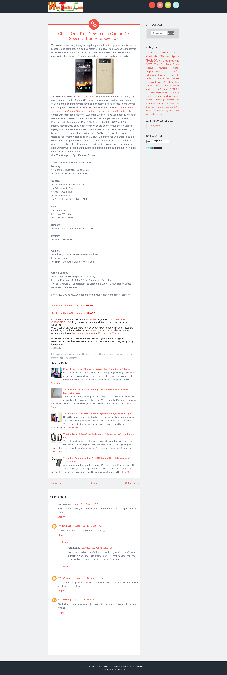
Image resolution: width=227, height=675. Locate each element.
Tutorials (167, 85)
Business (164, 89)
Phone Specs (169, 56)
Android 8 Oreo (156, 114)
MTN (149, 64)
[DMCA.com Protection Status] (154, 148)
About (140, 666)
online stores (152, 89)
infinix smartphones (158, 78)
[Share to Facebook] (60, 348)
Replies (65, 542)
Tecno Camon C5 (86, 96)
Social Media (162, 92)
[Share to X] (57, 348)
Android (163, 67)
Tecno (54, 358)
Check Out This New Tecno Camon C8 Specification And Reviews (94, 36)
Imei (177, 96)
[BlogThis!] (55, 348)
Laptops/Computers (155, 103)
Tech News (154, 60)
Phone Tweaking (155, 99)
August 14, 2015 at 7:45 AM (89, 577)
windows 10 (173, 103)
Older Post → (132, 482)
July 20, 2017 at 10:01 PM (83, 599)
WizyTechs (91, 354)
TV (170, 92)
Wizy (114, 670)
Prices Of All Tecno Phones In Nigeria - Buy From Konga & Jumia (96, 368)
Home (94, 482)
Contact (131, 666)
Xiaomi (176, 85)
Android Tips (167, 107)
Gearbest (150, 110)
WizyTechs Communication (113, 666)
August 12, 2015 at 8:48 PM (89, 525)
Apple (149, 96)
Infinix (158, 85)
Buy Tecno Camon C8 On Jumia (67, 305)
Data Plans (172, 64)
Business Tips (166, 74)
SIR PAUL (63, 599)
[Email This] (52, 348)
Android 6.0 (169, 96)
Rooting (175, 92)
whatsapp (151, 74)
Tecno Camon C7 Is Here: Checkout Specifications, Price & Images (97, 413)
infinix (108, 45)
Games (175, 78)
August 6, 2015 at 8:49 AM (86, 503)
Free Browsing (171, 60)
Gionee (158, 82)
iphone (170, 82)
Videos (150, 81)
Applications (153, 71)
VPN (155, 96)
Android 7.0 (173, 99)
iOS (164, 82)
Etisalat (175, 71)
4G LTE (172, 89)
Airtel (176, 67)
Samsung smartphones (163, 110)
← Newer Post (55, 482)
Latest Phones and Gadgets (117, 354)
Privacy (121, 670)
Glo (177, 74)
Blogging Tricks (153, 106)
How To (159, 64)
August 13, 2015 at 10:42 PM (97, 547)
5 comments (70, 358)
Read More (56, 383)
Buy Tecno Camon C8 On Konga (68, 312)
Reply (61, 516)
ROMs (176, 107)
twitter (160, 96)
